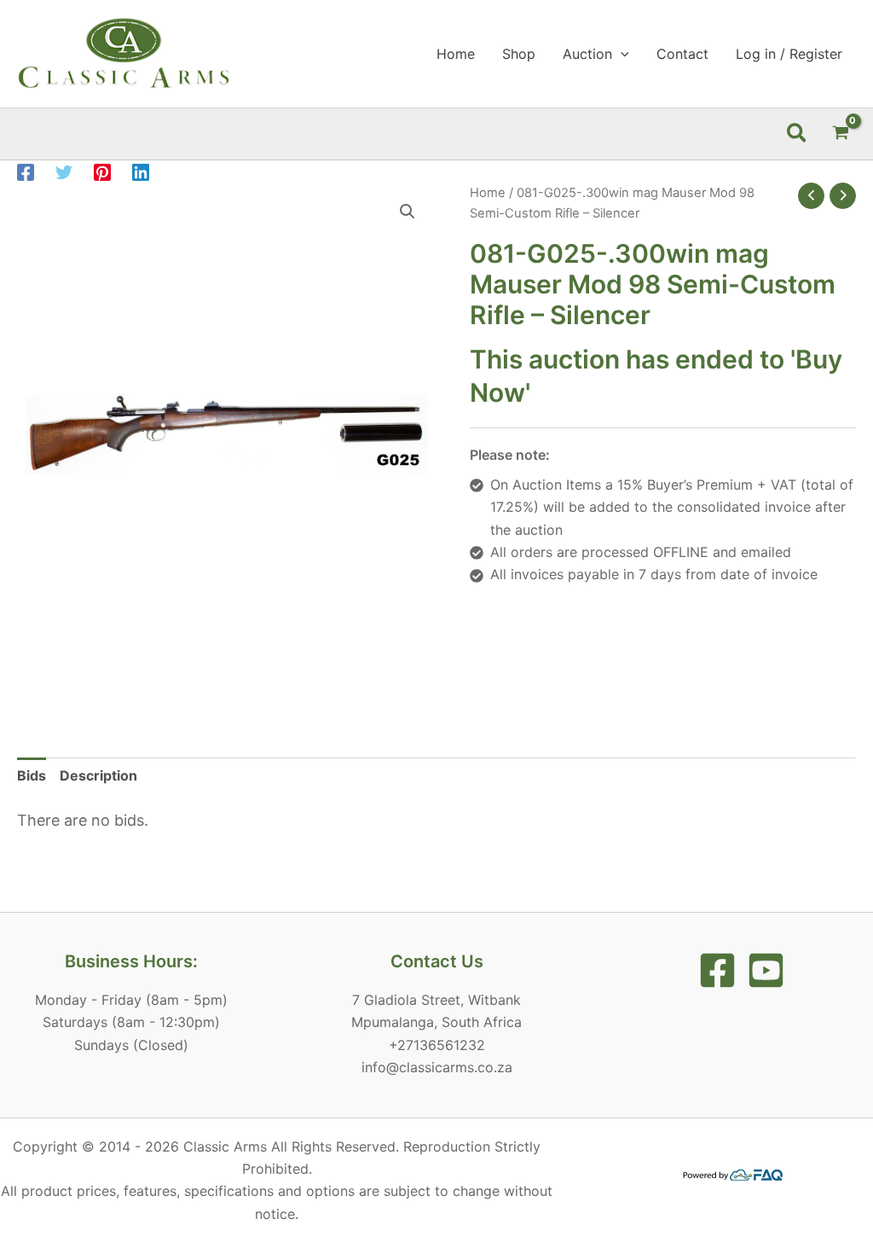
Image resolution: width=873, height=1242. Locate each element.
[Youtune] (766, 970)
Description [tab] (98, 775)
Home (488, 192)
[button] (797, 133)
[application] (620, 54)
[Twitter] (63, 172)
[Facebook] (25, 172)
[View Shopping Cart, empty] (840, 133)
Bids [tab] (31, 775)
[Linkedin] (140, 172)
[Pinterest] (102, 172)
